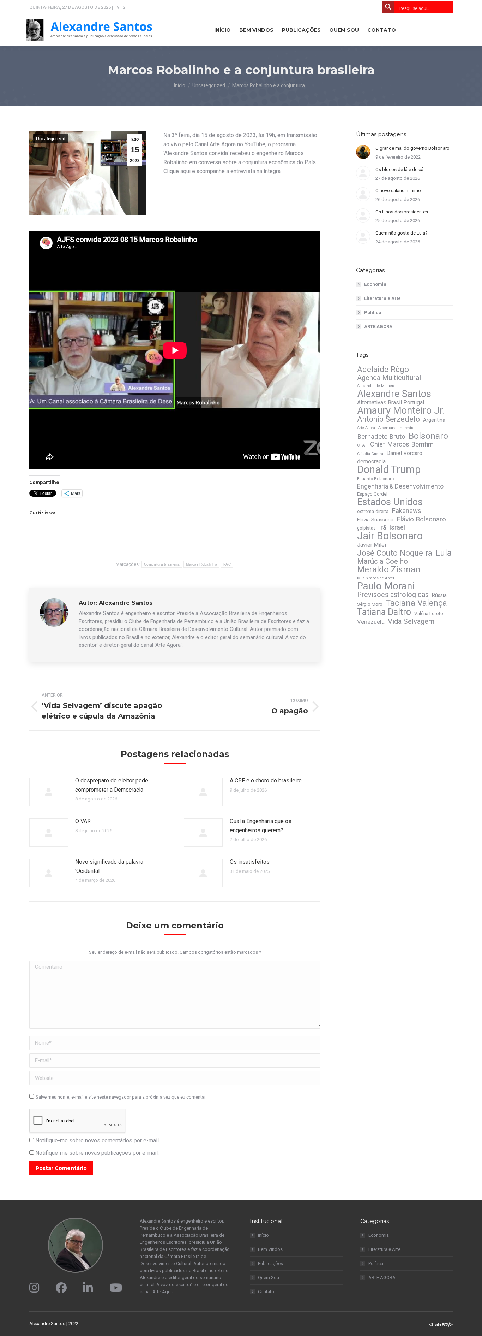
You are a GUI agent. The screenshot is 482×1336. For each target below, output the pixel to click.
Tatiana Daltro (384, 612)
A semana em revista (397, 428)
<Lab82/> (441, 1325)
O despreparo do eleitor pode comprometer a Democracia (111, 785)
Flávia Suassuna (375, 519)
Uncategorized (50, 138)
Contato (266, 1291)
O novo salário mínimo (398, 190)
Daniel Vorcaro (404, 453)
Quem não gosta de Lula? (401, 233)
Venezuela (371, 621)
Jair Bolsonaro (390, 535)
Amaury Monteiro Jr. (401, 410)
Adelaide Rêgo (383, 369)
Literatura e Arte (382, 298)
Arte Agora (366, 428)
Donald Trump (389, 469)
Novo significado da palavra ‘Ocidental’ (109, 866)
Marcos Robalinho (201, 564)
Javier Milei (371, 545)
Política (372, 312)
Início (263, 1235)
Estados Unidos (390, 502)
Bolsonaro (428, 435)
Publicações (270, 1263)
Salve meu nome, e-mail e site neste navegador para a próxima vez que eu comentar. (121, 1097)
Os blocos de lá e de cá (399, 169)
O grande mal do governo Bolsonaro (412, 148)
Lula (443, 552)
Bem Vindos (270, 1249)
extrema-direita (372, 511)
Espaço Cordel (372, 494)
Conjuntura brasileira (162, 564)
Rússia (439, 595)
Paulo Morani (385, 586)
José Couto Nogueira (394, 552)
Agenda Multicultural (389, 377)
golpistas (366, 528)
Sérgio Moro (369, 604)
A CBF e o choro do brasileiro (266, 780)
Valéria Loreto (428, 613)
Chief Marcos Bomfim (402, 444)
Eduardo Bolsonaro (375, 478)
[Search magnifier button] (388, 7)
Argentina (434, 420)
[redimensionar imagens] (48, 792)
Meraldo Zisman (388, 569)
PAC (227, 564)
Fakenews (406, 510)
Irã (382, 527)
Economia (375, 284)
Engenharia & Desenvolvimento (400, 486)
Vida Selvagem (411, 621)
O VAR (83, 821)
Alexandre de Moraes (375, 386)
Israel (397, 527)
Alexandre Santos (394, 393)
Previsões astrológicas (393, 594)
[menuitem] (222, 30)
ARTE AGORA (378, 326)
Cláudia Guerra (370, 453)
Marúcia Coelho (382, 561)
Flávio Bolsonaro (421, 519)
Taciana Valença (416, 603)
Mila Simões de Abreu (376, 578)
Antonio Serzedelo (388, 419)
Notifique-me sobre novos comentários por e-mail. (97, 1140)
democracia (371, 461)
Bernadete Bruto (381, 436)
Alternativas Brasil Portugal (390, 402)
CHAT (362, 445)
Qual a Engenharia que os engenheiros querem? (260, 826)
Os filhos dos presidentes (401, 211)
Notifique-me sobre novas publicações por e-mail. (97, 1152)
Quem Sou (268, 1277)
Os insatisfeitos (250, 861)
